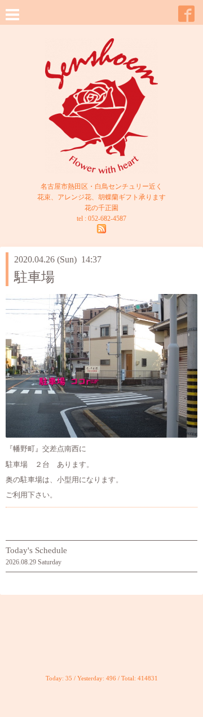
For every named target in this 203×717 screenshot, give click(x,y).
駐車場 (34, 277)
